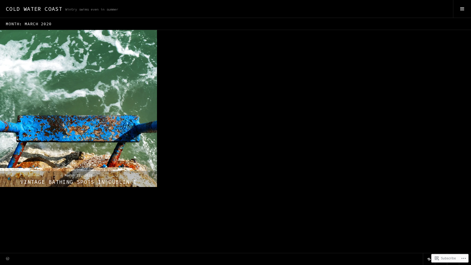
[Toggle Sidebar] (462, 9)
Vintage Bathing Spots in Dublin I (78, 181)
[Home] (429, 259)
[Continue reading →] (78, 108)
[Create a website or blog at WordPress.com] (7, 259)
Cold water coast (34, 8)
